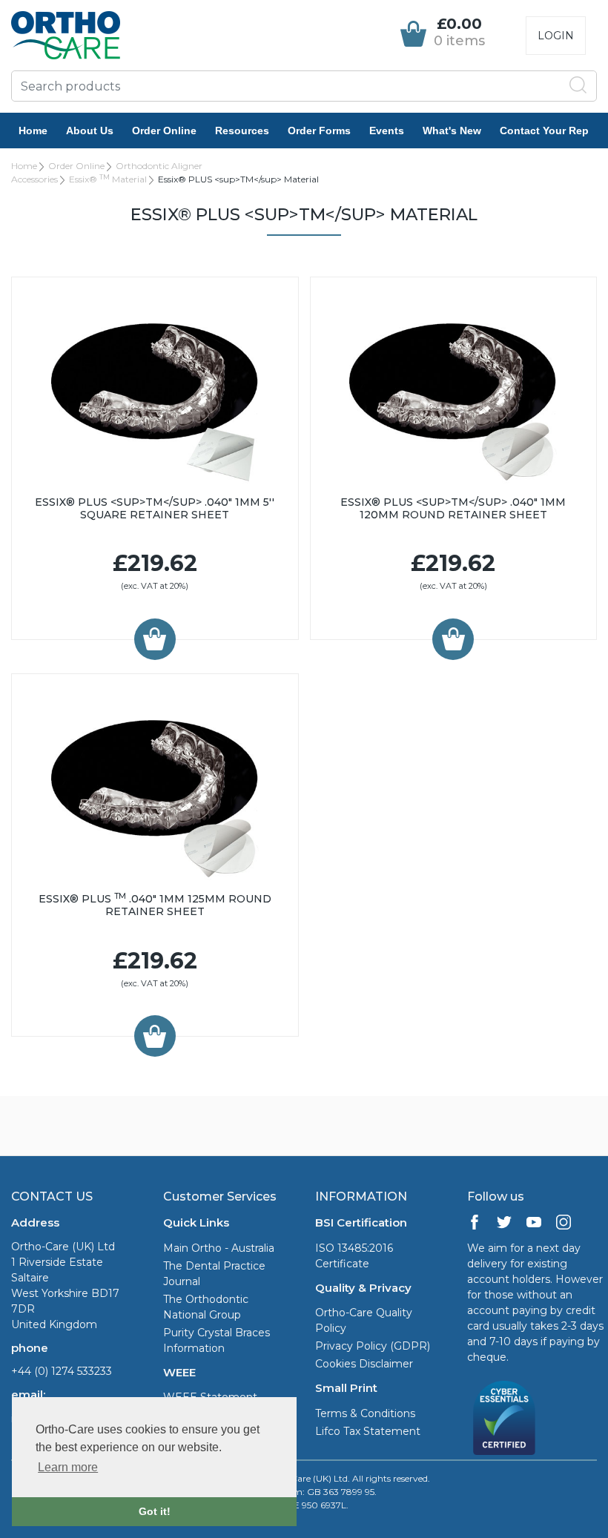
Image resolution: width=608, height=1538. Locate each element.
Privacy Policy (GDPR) (372, 1346)
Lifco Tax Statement (367, 1431)
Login (556, 35)
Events (386, 130)
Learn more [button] (68, 1467)
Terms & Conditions (365, 1413)
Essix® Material (108, 179)
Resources (242, 130)
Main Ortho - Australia (218, 1248)
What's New (452, 130)
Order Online (164, 130)
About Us (89, 130)
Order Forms (319, 130)
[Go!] (578, 85)
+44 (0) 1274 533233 (61, 1371)
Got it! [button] (155, 1511)
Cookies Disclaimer (364, 1363)
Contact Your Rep (544, 130)
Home (33, 130)
